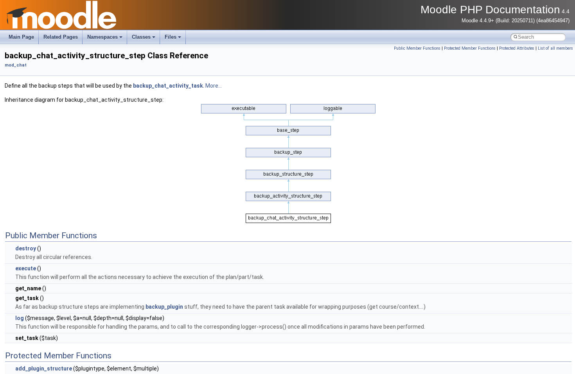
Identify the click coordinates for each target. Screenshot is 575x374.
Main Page (21, 37)
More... (213, 86)
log (19, 318)
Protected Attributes (516, 48)
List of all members (555, 48)
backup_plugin (164, 307)
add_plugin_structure (43, 368)
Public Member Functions (417, 48)
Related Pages (60, 37)
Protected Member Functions (470, 48)
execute (25, 268)
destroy (25, 248)
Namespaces (102, 37)
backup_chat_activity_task (168, 86)
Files (170, 37)
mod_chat (16, 65)
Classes (141, 37)
